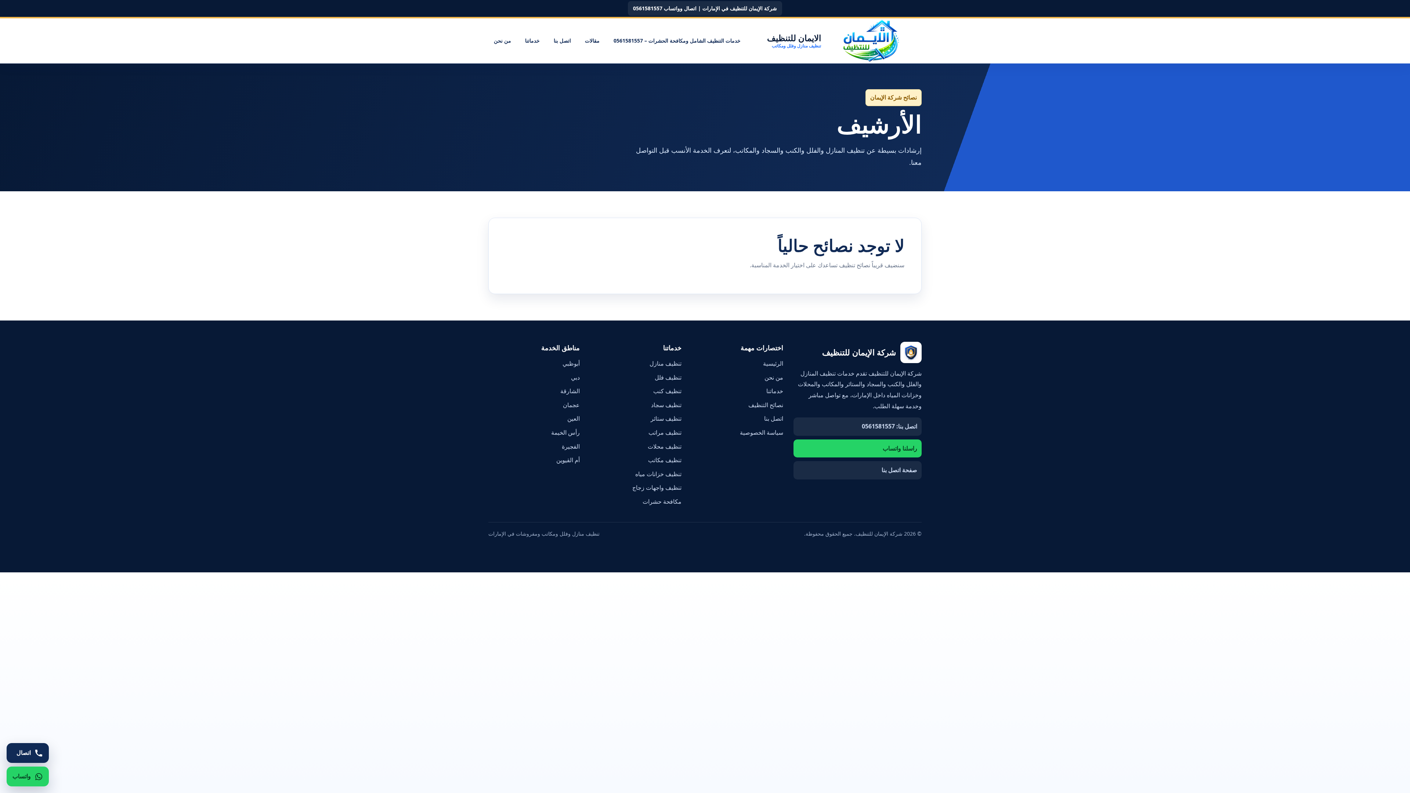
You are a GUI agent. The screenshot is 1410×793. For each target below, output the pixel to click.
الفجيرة (571, 446)
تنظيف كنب (667, 391)
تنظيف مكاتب (665, 460)
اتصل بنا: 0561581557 (889, 426)
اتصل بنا (562, 40)
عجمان (571, 405)
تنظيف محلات (665, 446)
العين (573, 418)
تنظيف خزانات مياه (658, 474)
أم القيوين (568, 460)
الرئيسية (773, 363)
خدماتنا (532, 40)
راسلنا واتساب (900, 448)
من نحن (502, 40)
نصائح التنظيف (765, 405)
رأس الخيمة (565, 432)
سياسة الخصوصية (761, 432)
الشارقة (570, 391)
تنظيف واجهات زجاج (657, 488)
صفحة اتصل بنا (899, 470)
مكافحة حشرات (662, 501)
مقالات (592, 40)
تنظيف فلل (668, 377)
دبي (575, 377)
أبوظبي (571, 363)
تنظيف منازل (666, 363)
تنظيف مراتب (665, 432)
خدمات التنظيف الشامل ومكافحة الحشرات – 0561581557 (677, 40)
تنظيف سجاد (666, 405)
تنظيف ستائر (666, 418)
